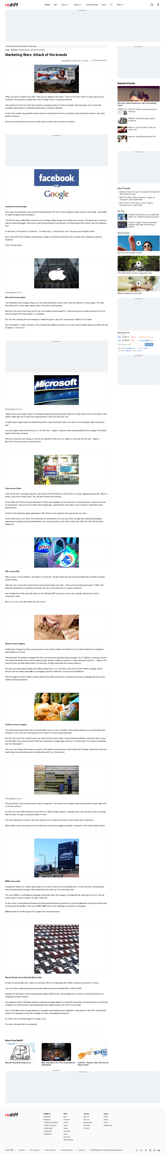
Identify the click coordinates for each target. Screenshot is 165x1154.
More (119, 5)
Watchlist (87, 1125)
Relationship (108, 1125)
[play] (138, 243)
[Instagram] (150, 1150)
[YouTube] (154, 1150)
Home (47, 5)
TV (111, 5)
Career (106, 1122)
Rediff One (46, 1119)
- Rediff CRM (47, 1131)
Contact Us (82, 1150)
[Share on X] (141, 1150)
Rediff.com (99, 1150)
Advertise (22, 1150)
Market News (88, 1122)
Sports (66, 1125)
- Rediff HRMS (47, 1128)
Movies (66, 1122)
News (64, 5)
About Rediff (9, 1150)
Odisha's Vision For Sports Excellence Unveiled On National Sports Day (139, 193)
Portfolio (86, 1128)
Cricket (66, 1128)
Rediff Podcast (68, 1140)
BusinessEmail (92, 5)
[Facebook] (146, 1150)
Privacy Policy (34, 1150)
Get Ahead (67, 1131)
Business (14, 50)
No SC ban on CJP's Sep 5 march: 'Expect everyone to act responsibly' (136, 204)
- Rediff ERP (47, 1134)
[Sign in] (158, 5)
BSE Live (86, 1117)
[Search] (152, 5)
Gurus (103, 5)
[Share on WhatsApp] (137, 1150)
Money (76, 5)
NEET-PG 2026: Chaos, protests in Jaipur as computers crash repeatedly (137, 198)
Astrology (67, 1137)
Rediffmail (46, 1117)
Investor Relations (67, 1150)
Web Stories (123, 233)
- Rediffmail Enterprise (50, 1122)
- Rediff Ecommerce (49, 1125)
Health (106, 1117)
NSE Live (86, 1119)
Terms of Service (50, 1150)
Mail (55, 5)
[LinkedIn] (159, 1150)
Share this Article (100, 60)
